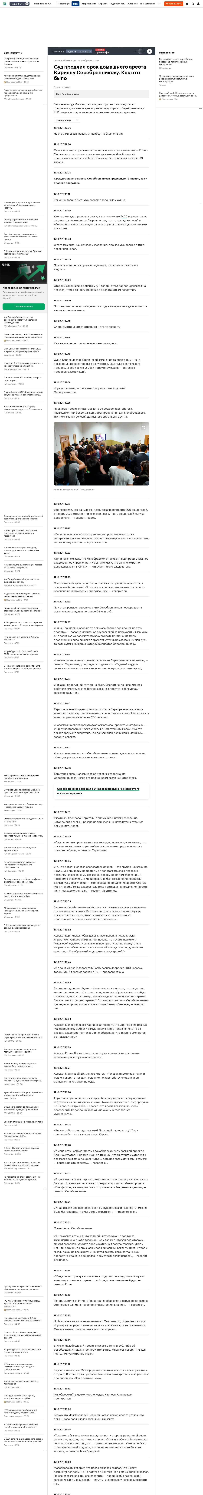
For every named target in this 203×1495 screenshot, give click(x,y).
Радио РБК (16, 4)
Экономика (9, 354)
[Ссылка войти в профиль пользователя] (198, 3)
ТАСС (124, 216)
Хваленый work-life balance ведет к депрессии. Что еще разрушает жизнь (178, 94)
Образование (165, 67)
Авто (6, 1098)
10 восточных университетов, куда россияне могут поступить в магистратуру (176, 78)
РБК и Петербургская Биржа (16, 225)
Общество (8, 67)
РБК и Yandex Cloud (13, 369)
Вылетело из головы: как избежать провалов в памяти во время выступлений (176, 61)
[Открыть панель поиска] (193, 4)
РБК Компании (10, 383)
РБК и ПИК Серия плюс (14, 1168)
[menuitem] (42, 4)
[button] (187, 4)
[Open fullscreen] (143, 427)
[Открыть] (23, 4)
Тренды (162, 84)
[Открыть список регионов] (187, 4)
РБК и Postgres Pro (12, 325)
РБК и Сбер (9, 412)
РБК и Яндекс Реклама (14, 98)
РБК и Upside (10, 885)
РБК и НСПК (9, 1112)
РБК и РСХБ (9, 1040)
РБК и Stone (9, 1387)
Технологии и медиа (13, 1372)
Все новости (12, 52)
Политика (8, 211)
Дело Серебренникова (65, 60)
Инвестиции (9, 810)
